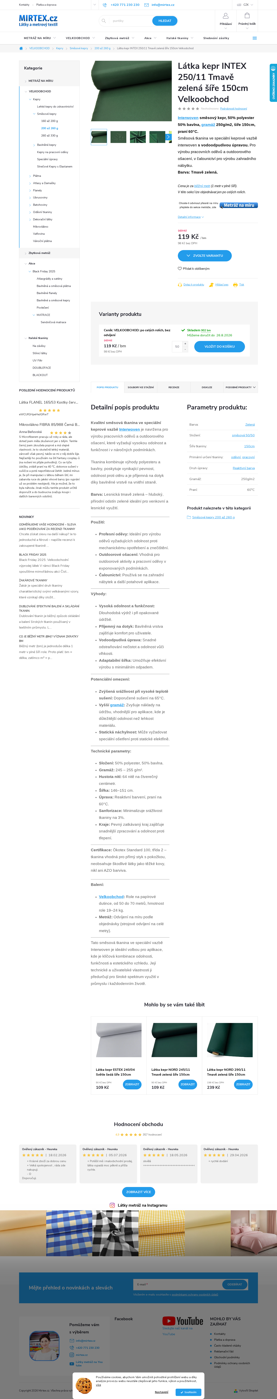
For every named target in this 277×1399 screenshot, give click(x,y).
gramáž (208, 125)
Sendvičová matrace (53, 322)
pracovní (248, 457)
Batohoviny (40, 205)
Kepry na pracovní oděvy (52, 152)
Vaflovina (39, 234)
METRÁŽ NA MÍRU (41, 81)
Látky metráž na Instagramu (142, 1205)
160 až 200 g (49, 121)
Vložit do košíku (220, 346)
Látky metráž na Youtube (89, 1363)
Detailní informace (189, 217)
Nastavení (161, 1392)
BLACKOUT (40, 375)
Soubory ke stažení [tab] (141, 387)
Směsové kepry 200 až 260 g (213, 517)
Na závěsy (39, 346)
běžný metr (202, 186)
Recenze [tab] (174, 387)
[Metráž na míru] (218, 205)
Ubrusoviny (40, 197)
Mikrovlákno (40, 227)
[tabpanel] (119, 1055)
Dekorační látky (42, 219)
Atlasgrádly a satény (49, 279)
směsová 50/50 (243, 435)
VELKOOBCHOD (40, 91)
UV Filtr (37, 360)
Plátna (37, 176)
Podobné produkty (238, 387)
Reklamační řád (223, 1351)
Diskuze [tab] (207, 387)
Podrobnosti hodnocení (233, 108)
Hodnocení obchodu (138, 1124)
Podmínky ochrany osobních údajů (232, 1365)
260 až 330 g (49, 135)
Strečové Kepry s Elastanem (54, 166)
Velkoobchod (111, 897)
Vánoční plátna (42, 241)
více (98, 1385)
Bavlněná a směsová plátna (54, 286)
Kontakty (24, 5)
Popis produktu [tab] (107, 387)
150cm (249, 446)
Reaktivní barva (244, 468)
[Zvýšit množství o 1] (185, 344)
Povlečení (43, 308)
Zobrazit (132, 1084)
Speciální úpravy (47, 159)
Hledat (165, 21)
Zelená (250, 424)
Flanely (37, 190)
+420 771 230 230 (87, 1348)
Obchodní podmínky (227, 1357)
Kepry (36, 99)
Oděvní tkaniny (42, 212)
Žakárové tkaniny (33, 580)
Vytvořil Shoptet (248, 1391)
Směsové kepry (46, 114)
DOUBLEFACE (42, 368)
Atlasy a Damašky (44, 183)
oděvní (236, 457)
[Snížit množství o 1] (185, 349)
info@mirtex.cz (85, 1341)
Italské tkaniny (38, 338)
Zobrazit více (138, 1192)
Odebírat (235, 1284)
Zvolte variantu (208, 256)
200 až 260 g (49, 128)
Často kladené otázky (227, 1346)
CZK (246, 5)
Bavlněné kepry (46, 145)
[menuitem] (40, 38)
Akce (32, 263)
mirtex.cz (82, 1355)
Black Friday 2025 (44, 271)
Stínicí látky (40, 353)
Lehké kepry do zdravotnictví (55, 107)
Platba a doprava (46, 5)
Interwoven (188, 118)
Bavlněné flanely (47, 293)
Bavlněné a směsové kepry (53, 300)
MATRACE (43, 315)
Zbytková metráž (39, 253)
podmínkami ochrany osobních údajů (195, 1295)
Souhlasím (190, 1392)
